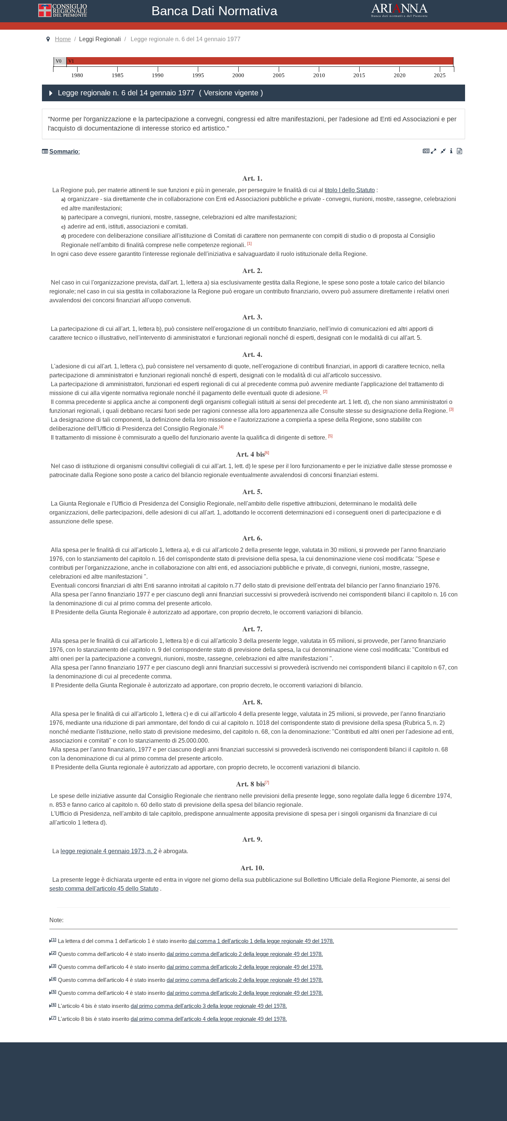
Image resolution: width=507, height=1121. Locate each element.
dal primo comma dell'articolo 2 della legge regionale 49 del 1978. (245, 954)
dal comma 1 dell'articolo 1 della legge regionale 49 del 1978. (261, 941)
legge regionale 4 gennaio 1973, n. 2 (108, 851)
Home (63, 39)
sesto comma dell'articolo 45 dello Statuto (103, 888)
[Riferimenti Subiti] (443, 151)
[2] (325, 391)
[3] (451, 409)
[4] (221, 427)
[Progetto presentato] (459, 151)
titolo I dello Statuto (350, 190)
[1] (249, 243)
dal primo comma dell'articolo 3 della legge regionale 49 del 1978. (209, 1006)
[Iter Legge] (451, 151)
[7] (267, 782)
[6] (267, 452)
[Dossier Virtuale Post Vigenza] (426, 151)
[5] (330, 436)
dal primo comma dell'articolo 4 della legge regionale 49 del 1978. (209, 1019)
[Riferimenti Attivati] (433, 151)
